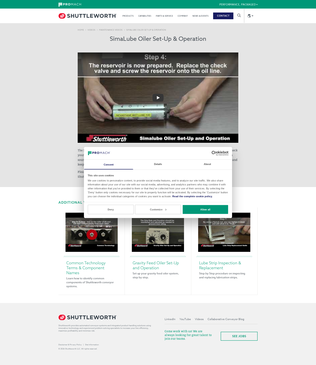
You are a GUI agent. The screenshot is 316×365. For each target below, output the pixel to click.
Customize (156, 209)
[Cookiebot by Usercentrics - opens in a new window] (214, 153)
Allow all (205, 209)
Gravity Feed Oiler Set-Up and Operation (156, 265)
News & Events (200, 15)
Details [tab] (158, 164)
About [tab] (207, 164)
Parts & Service (164, 15)
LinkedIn (170, 319)
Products (127, 15)
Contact (223, 15)
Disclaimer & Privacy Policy (70, 344)
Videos (91, 30)
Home (81, 30)
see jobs (239, 336)
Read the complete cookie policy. (192, 196)
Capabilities (144, 15)
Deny (111, 209)
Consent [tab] (109, 164)
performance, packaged (237, 5)
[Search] (239, 15)
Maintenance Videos (111, 30)
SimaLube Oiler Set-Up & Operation (146, 30)
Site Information (92, 344)
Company (183, 15)
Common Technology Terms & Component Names (86, 267)
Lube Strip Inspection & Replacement (220, 265)
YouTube (185, 319)
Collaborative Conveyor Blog (226, 319)
